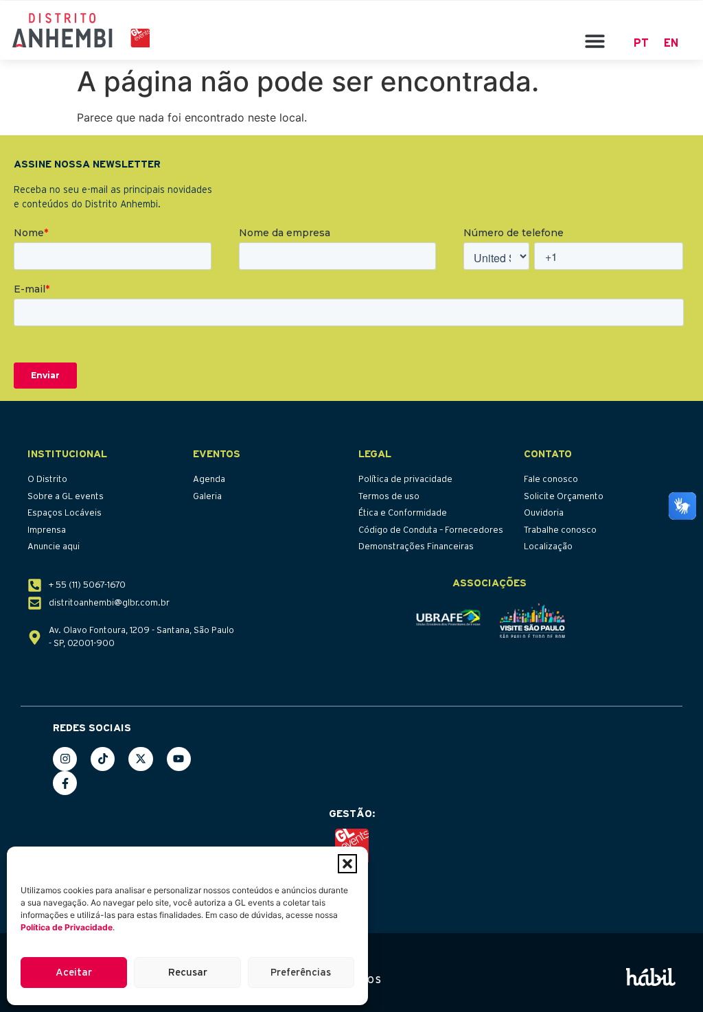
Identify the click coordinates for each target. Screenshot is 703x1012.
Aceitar (74, 972)
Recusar (187, 972)
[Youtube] (179, 759)
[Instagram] (65, 759)
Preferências (300, 972)
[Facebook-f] (65, 783)
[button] (347, 864)
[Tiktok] (103, 759)
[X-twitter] (140, 759)
